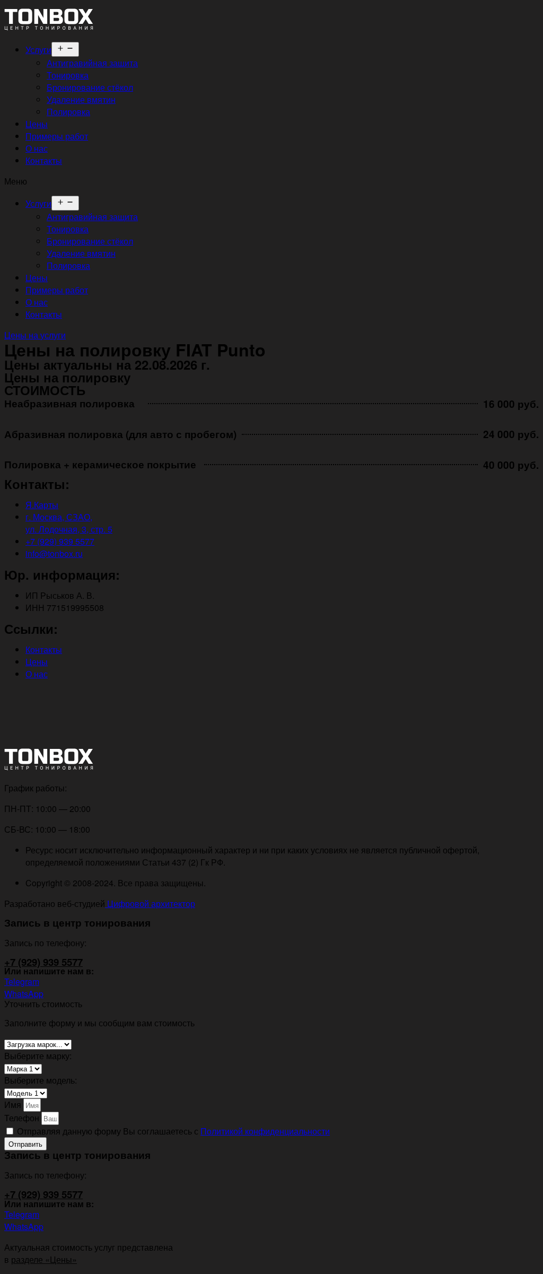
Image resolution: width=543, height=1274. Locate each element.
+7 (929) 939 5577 (43, 962)
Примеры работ (56, 136)
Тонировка (68, 75)
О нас (36, 148)
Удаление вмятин (81, 99)
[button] (271, 181)
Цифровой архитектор (150, 903)
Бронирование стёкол (90, 87)
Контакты (43, 160)
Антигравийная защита (92, 63)
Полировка (68, 112)
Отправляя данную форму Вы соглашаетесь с (173, 1131)
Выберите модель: (40, 1080)
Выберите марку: (38, 1056)
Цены (36, 124)
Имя (13, 1104)
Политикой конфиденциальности (265, 1131)
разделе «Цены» (44, 1259)
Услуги (38, 49)
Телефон (22, 1118)
